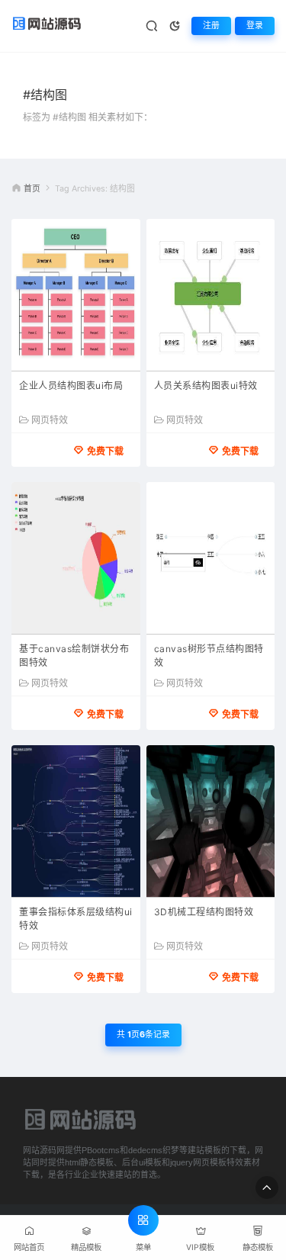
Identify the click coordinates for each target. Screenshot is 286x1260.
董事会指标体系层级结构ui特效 (76, 918)
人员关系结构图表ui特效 (206, 385)
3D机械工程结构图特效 (204, 912)
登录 (254, 26)
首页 (32, 189)
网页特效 (49, 420)
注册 (211, 26)
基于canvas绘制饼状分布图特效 (74, 655)
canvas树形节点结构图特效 (209, 655)
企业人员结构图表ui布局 (71, 385)
